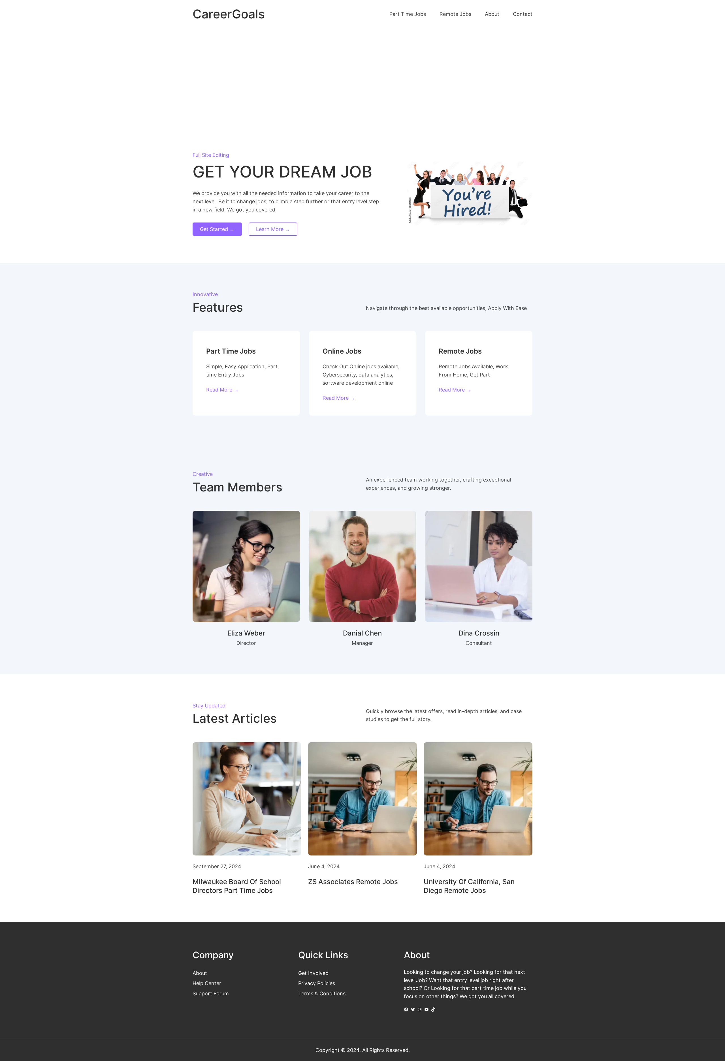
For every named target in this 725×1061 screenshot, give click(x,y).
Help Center (207, 983)
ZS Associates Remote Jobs (353, 882)
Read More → (222, 389)
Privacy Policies (316, 983)
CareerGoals (229, 14)
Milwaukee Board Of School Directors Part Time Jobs (237, 886)
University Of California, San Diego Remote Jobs (469, 886)
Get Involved (313, 973)
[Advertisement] (362, 75)
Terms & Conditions (322, 993)
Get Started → (217, 229)
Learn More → (273, 229)
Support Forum (211, 993)
